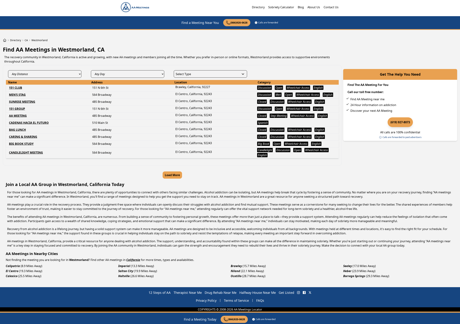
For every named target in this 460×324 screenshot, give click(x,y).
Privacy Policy (206, 300)
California (133, 260)
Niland (235, 271)
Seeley (347, 266)
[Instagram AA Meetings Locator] (298, 292)
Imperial (124, 266)
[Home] (4, 40)
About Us (313, 7)
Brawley (236, 266)
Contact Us (331, 7)
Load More (172, 175)
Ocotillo (236, 276)
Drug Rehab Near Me (220, 292)
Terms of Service (236, 300)
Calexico (11, 276)
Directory (258, 7)
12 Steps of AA (160, 292)
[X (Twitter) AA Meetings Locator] (310, 292)
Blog (301, 7)
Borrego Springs (354, 276)
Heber (347, 271)
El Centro (12, 271)
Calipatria (13, 266)
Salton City (125, 271)
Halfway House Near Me (257, 292)
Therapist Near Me (188, 292)
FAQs (260, 300)
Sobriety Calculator (281, 7)
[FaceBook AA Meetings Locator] (304, 292)
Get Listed (286, 292)
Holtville (124, 276)
